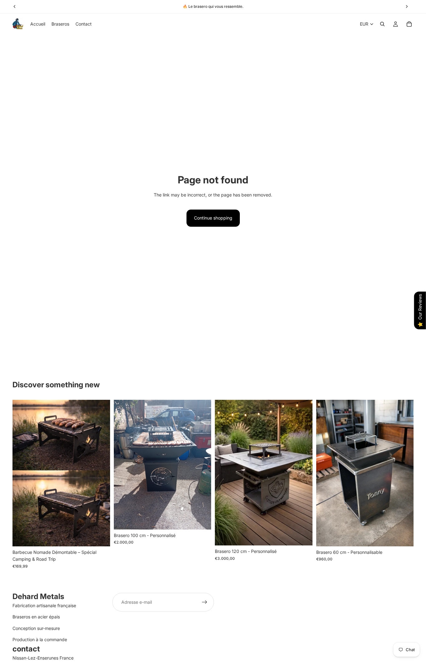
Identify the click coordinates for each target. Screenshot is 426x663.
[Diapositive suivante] (201, 465)
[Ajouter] (100, 536)
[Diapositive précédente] (123, 465)
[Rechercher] (382, 24)
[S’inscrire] (204, 602)
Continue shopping (213, 217)
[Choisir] (201, 519)
